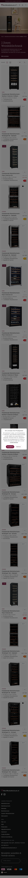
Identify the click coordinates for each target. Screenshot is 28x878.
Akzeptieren (10, 446)
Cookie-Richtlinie (14, 442)
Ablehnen (18, 446)
